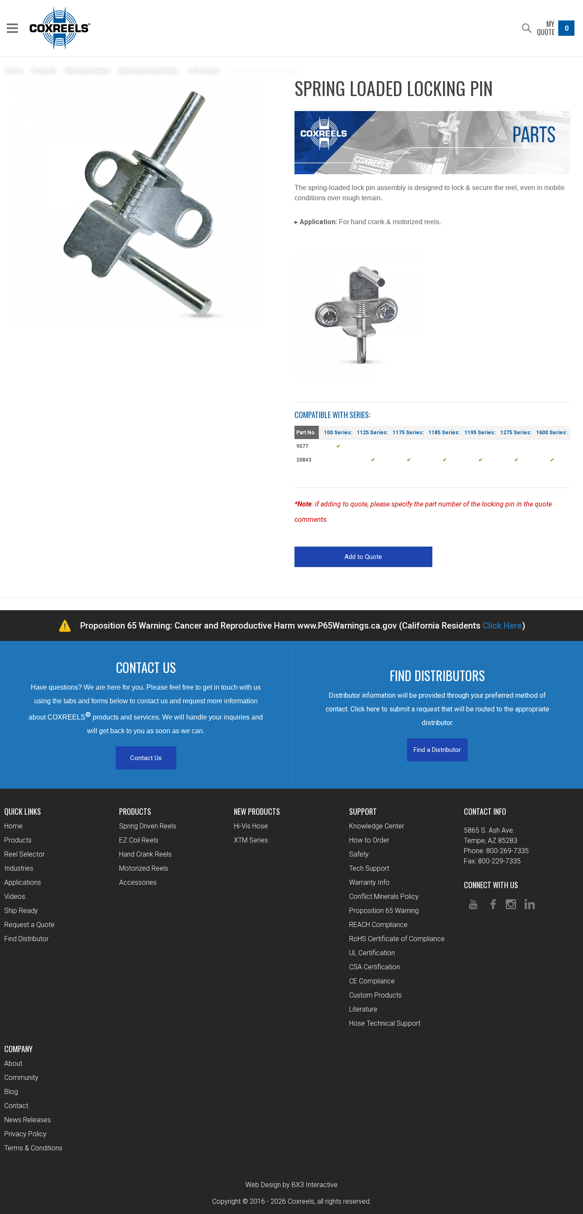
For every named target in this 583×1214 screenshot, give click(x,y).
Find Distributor (26, 939)
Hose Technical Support (384, 1023)
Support (363, 811)
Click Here (502, 625)
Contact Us (146, 758)
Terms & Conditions (33, 1148)
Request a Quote (29, 925)
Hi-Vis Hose (251, 826)
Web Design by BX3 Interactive (291, 1185)
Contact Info (485, 811)
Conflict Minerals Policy (384, 896)
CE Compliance (372, 981)
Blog (11, 1092)
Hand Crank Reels (145, 854)
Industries (18, 868)
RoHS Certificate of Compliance (397, 939)
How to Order (369, 840)
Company (18, 1048)
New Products (257, 811)
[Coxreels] (60, 28)
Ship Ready (21, 911)
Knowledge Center (376, 826)
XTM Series (251, 840)
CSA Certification (374, 967)
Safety (359, 854)
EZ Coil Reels (138, 840)
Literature (363, 1009)
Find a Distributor (437, 750)
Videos (14, 896)
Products (18, 840)
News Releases (27, 1120)
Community (21, 1078)
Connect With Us (491, 884)
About (13, 1063)
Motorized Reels (143, 868)
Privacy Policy (25, 1134)
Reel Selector (24, 854)
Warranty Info (369, 882)
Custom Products (375, 995)
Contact (16, 1106)
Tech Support (369, 868)
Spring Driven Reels (147, 826)
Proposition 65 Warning (384, 911)
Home (13, 826)
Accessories (138, 882)
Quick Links (22, 811)
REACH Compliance (378, 925)
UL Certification (372, 953)
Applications (22, 882)
